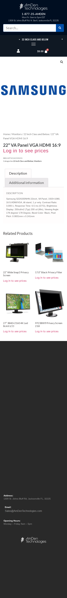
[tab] (18, 173)
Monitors (17, 134)
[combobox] (33, 39)
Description (18, 173)
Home (6, 134)
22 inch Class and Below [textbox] (33, 39)
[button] (33, 44)
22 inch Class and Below (36, 134)
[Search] (60, 28)
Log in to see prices (26, 150)
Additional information (26, 182)
